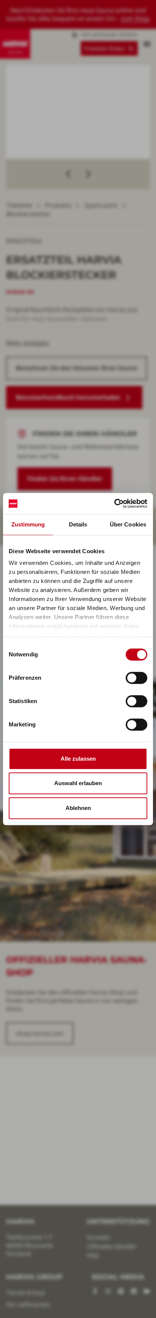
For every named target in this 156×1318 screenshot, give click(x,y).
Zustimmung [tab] (28, 524)
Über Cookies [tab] (128, 524)
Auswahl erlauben (78, 783)
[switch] (136, 678)
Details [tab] (78, 524)
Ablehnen (78, 808)
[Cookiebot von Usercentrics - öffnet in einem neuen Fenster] (114, 503)
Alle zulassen (78, 758)
